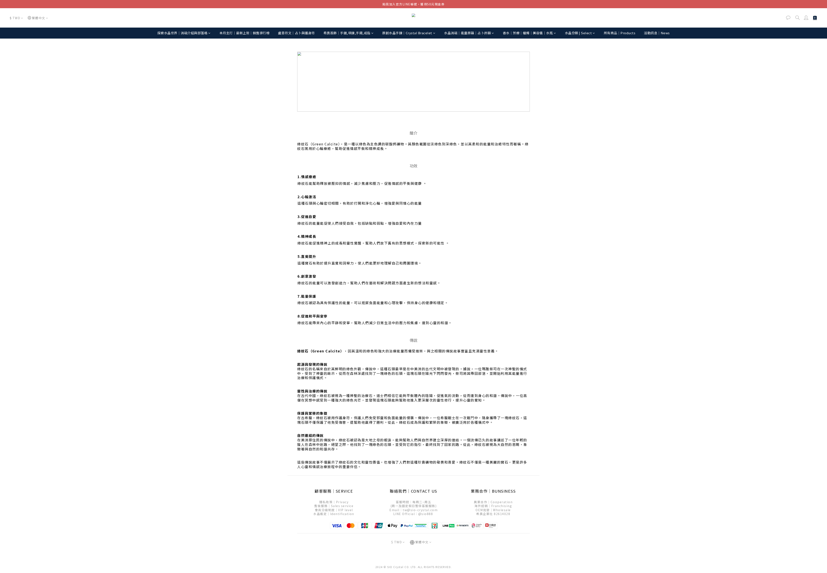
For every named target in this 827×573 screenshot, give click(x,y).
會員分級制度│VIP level (334, 510)
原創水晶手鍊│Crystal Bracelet (407, 33)
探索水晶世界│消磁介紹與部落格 (182, 33)
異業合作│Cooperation (493, 502)
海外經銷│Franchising (493, 506)
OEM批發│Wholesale (493, 510)
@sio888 (425, 514)
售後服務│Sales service (333, 506)
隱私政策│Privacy (333, 502)
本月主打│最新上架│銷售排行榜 (244, 33)
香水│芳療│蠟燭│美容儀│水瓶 (528, 33)
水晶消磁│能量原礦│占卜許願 (467, 33)
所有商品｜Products (620, 33)
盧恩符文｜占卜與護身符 (296, 33)
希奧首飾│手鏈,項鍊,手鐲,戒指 (346, 33)
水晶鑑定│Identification (333, 514)
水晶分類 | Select (578, 33)
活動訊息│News (657, 33)
